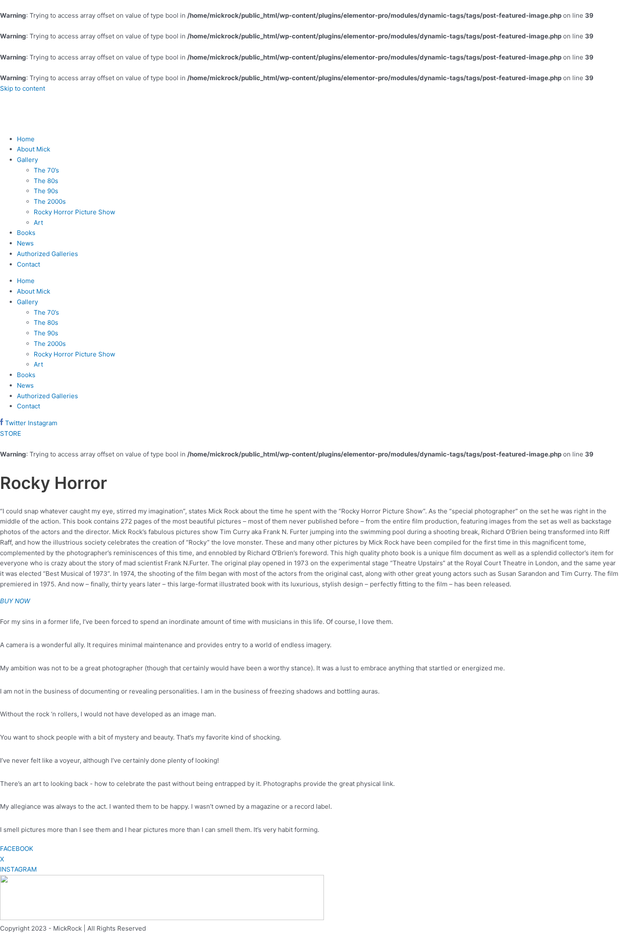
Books (26, 233)
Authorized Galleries (47, 254)
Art (38, 223)
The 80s (46, 181)
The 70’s (46, 170)
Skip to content (22, 88)
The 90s (46, 191)
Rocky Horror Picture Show (74, 212)
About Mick (33, 149)
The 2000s (50, 201)
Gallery (27, 160)
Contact (28, 264)
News (25, 243)
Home (26, 139)
